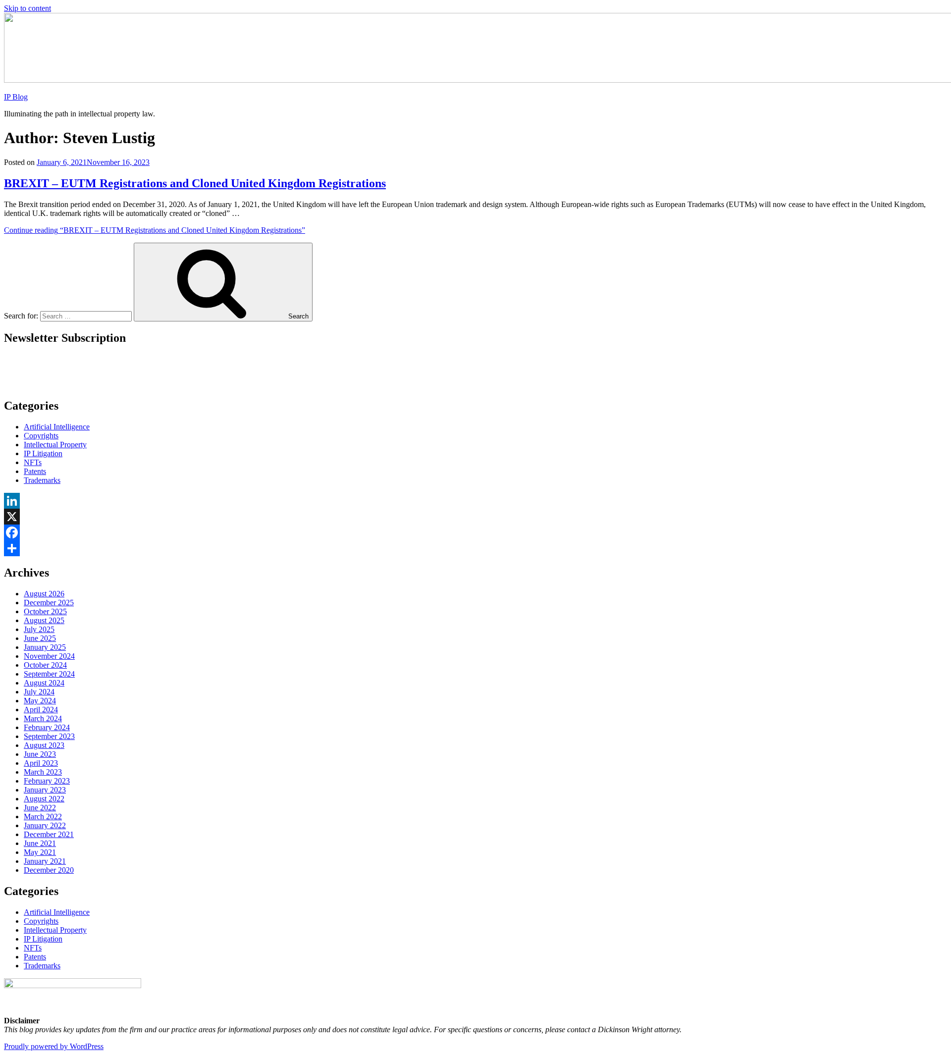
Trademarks (42, 480)
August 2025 (44, 620)
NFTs (33, 462)
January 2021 (45, 861)
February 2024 (47, 727)
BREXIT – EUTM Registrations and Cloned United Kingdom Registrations (195, 183)
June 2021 (40, 843)
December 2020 (49, 870)
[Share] (475, 548)
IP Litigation (43, 453)
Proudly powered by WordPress (54, 1046)
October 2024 (45, 665)
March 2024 (43, 718)
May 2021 (40, 852)
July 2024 (39, 691)
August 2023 (44, 745)
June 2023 (40, 754)
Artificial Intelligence (57, 426)
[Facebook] (475, 532)
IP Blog (16, 97)
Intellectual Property (55, 444)
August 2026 (44, 593)
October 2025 (45, 611)
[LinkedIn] (475, 501)
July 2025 (39, 629)
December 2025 (49, 602)
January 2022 (45, 825)
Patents (35, 471)
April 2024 (41, 709)
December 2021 (49, 834)
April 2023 (41, 763)
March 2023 (43, 772)
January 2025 (45, 647)
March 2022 (43, 816)
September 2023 (49, 736)
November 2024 (49, 656)
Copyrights (41, 435)
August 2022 (44, 798)
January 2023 (45, 790)
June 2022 (40, 807)
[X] (475, 517)
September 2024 (49, 674)
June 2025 (40, 638)
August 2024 (44, 683)
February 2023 (47, 781)
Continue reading (154, 230)
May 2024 (40, 700)
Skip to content (27, 8)
